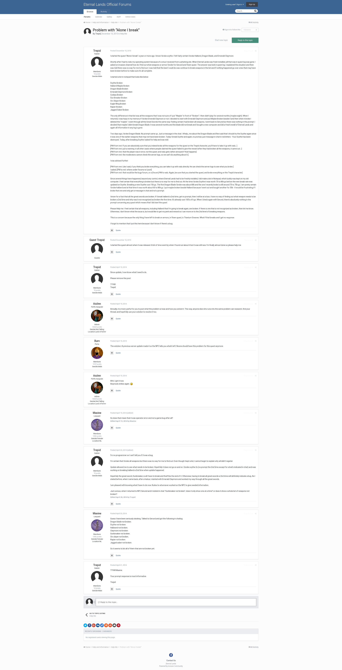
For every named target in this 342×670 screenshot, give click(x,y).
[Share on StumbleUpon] (110, 625)
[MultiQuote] (111, 230)
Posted (120, 51)
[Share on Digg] (98, 625)
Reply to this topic (245, 40)
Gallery (109, 17)
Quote (118, 230)
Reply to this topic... (109, 602)
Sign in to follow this (232, 30)
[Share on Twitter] (85, 625)
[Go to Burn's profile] (97, 353)
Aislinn (97, 303)
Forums (87, 17)
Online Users (130, 17)
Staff (119, 17)
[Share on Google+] (94, 625)
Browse (90, 12)
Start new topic (221, 40)
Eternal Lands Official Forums (107, 4)
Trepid (98, 34)
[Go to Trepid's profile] (87, 31)
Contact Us (171, 660)
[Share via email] (114, 625)
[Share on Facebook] (89, 625)
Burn (97, 340)
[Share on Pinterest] (118, 625)
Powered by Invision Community (171, 666)
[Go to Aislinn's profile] (97, 316)
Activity (104, 12)
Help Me (123, 34)
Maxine (97, 412)
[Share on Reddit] (106, 625)
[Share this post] (255, 51)
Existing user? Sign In (234, 4)
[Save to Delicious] (102, 625)
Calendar (98, 17)
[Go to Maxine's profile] (97, 425)
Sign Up (252, 4)
